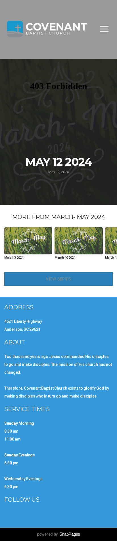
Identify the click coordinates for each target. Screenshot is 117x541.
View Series (58, 279)
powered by (58, 534)
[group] (28, 245)
